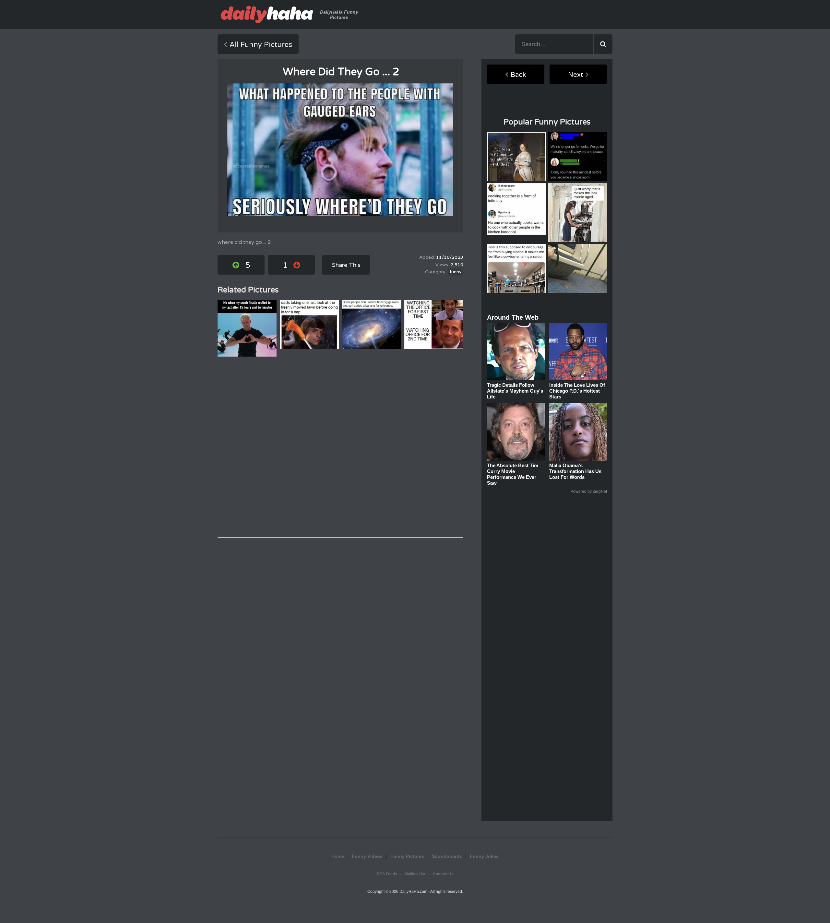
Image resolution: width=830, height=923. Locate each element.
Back (518, 75)
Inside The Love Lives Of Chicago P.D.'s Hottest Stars (577, 390)
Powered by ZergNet (589, 491)
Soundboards (447, 856)
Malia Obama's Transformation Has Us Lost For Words (575, 471)
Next (575, 75)
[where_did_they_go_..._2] (340, 149)
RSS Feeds (387, 874)
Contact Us (443, 874)
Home (337, 856)
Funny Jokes (484, 856)
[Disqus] (340, 447)
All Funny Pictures (261, 45)
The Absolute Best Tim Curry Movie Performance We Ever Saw (512, 474)
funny (455, 272)
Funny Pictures (407, 856)
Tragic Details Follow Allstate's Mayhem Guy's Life (515, 390)
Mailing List (415, 874)
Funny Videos (367, 856)
